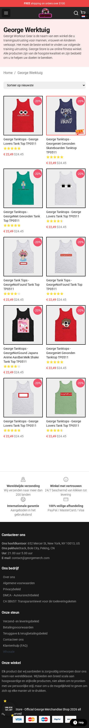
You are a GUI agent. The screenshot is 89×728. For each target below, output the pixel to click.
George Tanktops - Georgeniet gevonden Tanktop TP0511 (60, 353)
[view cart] (83, 13)
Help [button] (81, 722)
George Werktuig (30, 73)
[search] (76, 13)
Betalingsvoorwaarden (18, 627)
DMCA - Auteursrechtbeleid (21, 595)
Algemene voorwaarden (19, 583)
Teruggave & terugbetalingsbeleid (25, 633)
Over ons (9, 577)
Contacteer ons (13, 639)
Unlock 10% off (9, 709)
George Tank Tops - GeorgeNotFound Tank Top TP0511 (21, 285)
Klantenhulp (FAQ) (15, 645)
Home (8, 73)
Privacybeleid (12, 589)
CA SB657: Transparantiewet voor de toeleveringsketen (39, 601)
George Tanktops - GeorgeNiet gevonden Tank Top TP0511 (21, 216)
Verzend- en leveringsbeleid (21, 621)
